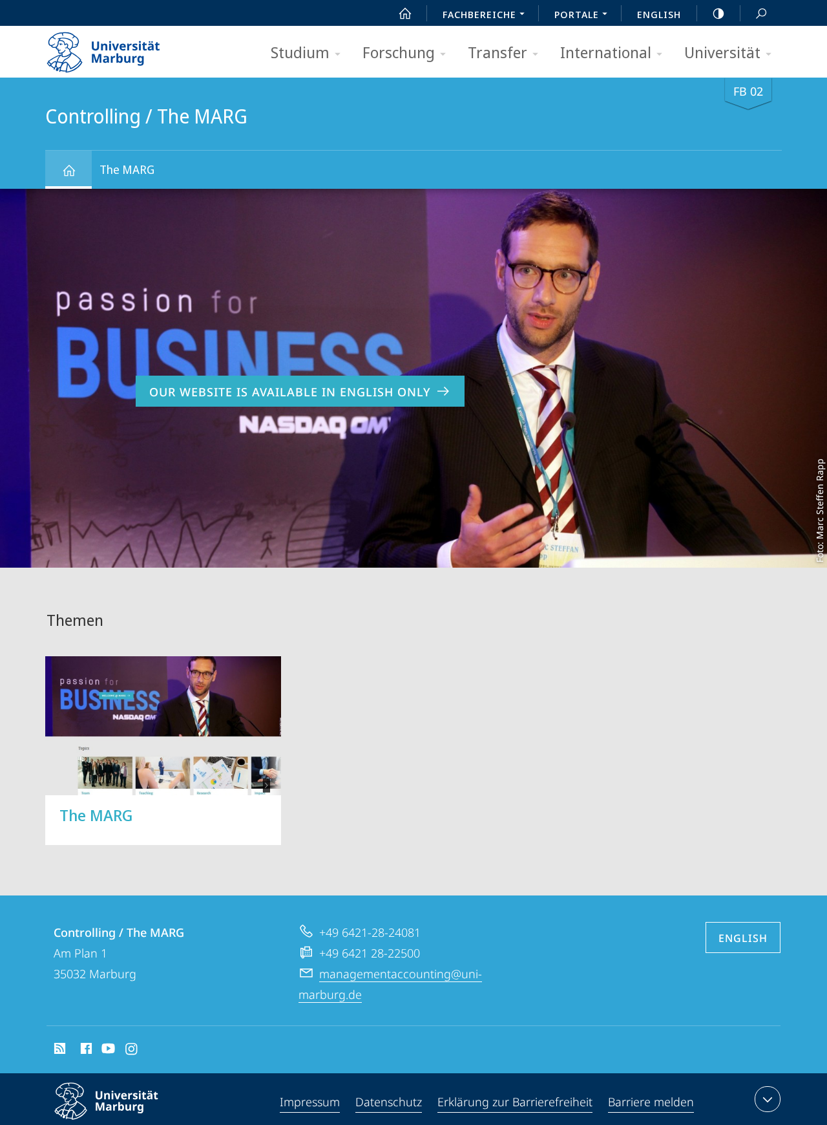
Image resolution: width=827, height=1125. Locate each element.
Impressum (310, 1101)
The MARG (126, 169)
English (659, 14)
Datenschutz (388, 1101)
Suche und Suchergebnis (761, 13)
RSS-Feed (58, 1050)
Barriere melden (651, 1101)
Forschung (398, 52)
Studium (300, 52)
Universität (722, 52)
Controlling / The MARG (68, 170)
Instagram (132, 1050)
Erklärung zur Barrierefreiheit (514, 1101)
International (605, 52)
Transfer (497, 52)
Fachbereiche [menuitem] (479, 14)
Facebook (85, 1050)
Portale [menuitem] (576, 14)
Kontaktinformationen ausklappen (767, 1099)
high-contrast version (718, 13)
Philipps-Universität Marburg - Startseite (126, 47)
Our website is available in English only (290, 392)
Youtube (107, 1050)
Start (405, 13)
